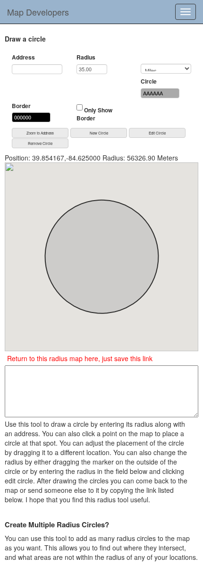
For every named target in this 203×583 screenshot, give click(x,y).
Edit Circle (157, 132)
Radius (85, 57)
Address (23, 57)
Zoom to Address (40, 132)
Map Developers (38, 12)
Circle (149, 81)
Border (21, 106)
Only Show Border (94, 114)
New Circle (99, 132)
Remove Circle (40, 143)
